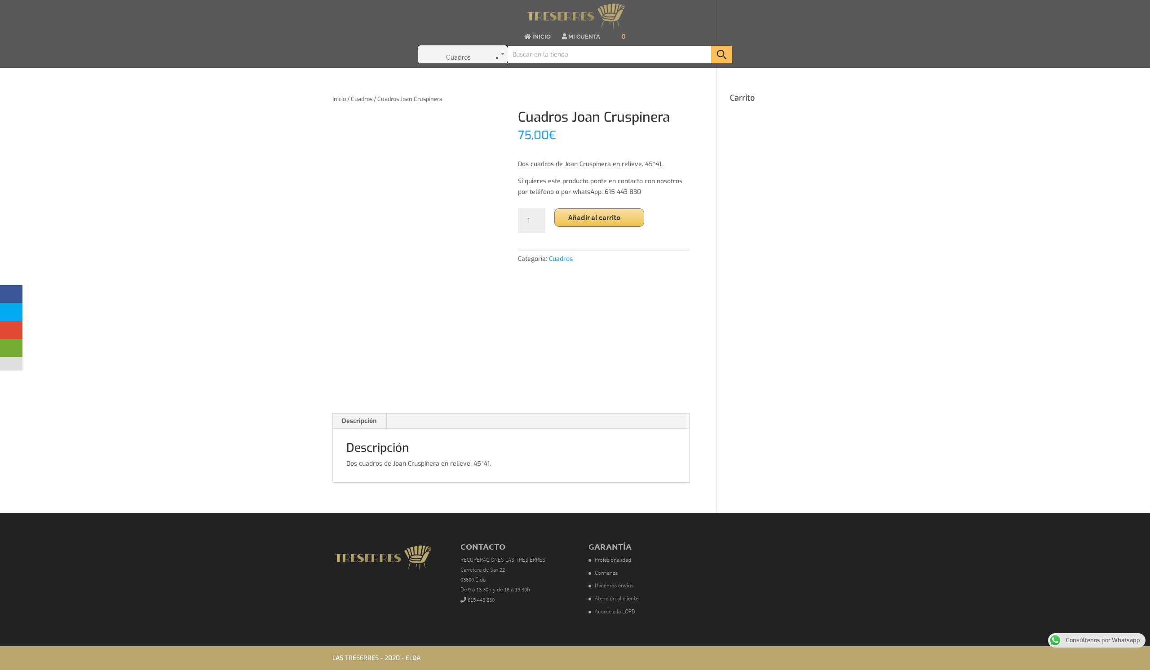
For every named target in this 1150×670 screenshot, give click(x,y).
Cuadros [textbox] (472, 57)
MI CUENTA (583, 37)
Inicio (339, 99)
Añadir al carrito (594, 217)
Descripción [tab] (359, 421)
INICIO (541, 37)
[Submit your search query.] (721, 54)
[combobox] (463, 54)
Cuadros (361, 99)
